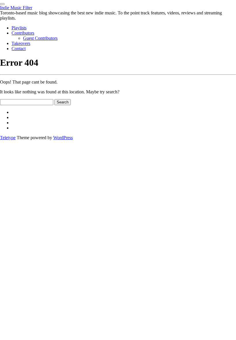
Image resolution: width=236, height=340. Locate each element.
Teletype (8, 137)
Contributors (23, 33)
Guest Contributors (40, 38)
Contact (19, 48)
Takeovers (21, 43)
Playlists (19, 27)
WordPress (63, 137)
